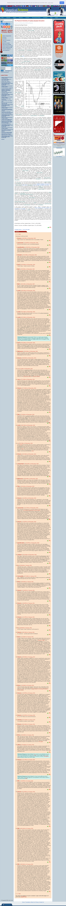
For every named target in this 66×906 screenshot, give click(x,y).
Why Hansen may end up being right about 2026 (6, 103)
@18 (21, 444)
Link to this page (26, 229)
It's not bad (4, 38)
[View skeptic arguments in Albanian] (9, 6)
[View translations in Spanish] (61, 6)
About (51, 17)
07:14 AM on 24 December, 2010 (28, 379)
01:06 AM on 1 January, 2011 (26, 565)
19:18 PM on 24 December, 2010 (32, 542)
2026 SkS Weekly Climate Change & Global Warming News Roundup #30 (7, 115)
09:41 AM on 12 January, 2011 (27, 828)
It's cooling (4, 41)
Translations (45, 17)
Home (2, 17)
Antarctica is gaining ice (7, 48)
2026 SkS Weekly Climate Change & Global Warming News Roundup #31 (7, 105)
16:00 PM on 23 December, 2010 (29, 238)
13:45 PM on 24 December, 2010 (29, 521)
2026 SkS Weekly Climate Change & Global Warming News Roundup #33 (7, 84)
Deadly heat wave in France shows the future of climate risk (6, 134)
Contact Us (41, 902)
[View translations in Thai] (65, 6)
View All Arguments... (6, 50)
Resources (21, 17)
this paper (41, 741)
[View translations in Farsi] (21, 6)
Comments (27, 17)
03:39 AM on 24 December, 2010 (28, 269)
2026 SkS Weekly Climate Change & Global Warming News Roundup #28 (7, 137)
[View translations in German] (28, 6)
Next (20, 234)
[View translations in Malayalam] (46, 6)
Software (14, 17)
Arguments (8, 17)
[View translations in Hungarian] (32, 6)
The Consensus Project (36, 17)
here (47, 421)
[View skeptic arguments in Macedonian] (44, 6)
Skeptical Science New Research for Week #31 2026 (6, 107)
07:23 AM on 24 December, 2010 (29, 388)
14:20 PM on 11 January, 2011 (27, 780)
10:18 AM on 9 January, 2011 (27, 636)
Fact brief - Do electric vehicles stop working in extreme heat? (6, 132)
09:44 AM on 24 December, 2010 (32, 463)
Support (56, 17)
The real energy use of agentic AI (7, 87)
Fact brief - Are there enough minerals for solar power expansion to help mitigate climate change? (6, 90)
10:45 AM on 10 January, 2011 (28, 685)
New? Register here (8, 70)
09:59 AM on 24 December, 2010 (31, 478)
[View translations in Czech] (15, 6)
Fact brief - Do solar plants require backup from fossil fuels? (7, 112)
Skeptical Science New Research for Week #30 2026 (6, 118)
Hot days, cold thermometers (6, 113)
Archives (2, 139)
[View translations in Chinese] (11, 6)
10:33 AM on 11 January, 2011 (28, 744)
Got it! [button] (62, 2)
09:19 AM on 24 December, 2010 (29, 454)
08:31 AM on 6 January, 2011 (28, 632)
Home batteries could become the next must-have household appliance (7, 130)
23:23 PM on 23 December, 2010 (30, 254)
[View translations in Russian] (54, 6)
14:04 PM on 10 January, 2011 (29, 715)
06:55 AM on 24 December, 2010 (29, 357)
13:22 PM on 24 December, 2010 (29, 498)
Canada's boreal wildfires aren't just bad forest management (6, 120)
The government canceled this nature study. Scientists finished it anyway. (6, 110)
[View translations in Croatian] (13, 6)
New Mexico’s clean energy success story (6, 99)
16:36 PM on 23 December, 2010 (31, 242)
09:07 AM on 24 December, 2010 (26, 443)
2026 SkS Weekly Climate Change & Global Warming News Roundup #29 (7, 126)
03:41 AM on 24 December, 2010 (28, 284)
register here (23, 896)
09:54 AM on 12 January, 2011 (27, 864)
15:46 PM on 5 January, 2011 (29, 590)
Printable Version (18, 229)
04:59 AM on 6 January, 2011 (26, 627)
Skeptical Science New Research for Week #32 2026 (6, 97)
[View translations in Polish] (50, 6)
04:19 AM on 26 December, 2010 (29, 554)
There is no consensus (6, 40)
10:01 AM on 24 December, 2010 (27, 486)
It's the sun (4, 37)
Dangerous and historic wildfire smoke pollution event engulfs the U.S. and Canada (6, 122)
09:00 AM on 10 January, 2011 (29, 656)
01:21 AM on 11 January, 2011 (29, 719)
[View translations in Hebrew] (30, 6)
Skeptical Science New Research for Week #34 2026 (6, 78)
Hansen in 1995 (41, 640)
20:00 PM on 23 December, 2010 (32, 247)
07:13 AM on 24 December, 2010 (26, 368)
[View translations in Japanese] (40, 6)
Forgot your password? (5, 72)
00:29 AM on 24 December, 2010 (28, 264)
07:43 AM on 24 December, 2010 (27, 414)
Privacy (37, 902)
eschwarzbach (20, 463)
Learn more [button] (50, 2)
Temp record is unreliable (7, 44)
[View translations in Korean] (42, 6)
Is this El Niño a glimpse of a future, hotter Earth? (6, 79)
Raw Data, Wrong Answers (6, 82)
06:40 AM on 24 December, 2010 (31, 351)
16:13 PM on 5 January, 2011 (29, 617)
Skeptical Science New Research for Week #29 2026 (6, 128)
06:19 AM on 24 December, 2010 (28, 317)
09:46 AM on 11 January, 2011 (28, 734)
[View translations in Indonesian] (36, 6)
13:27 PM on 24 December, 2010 (31, 507)
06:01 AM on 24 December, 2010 (28, 290)
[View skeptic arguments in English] (7, 6)
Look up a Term (7, 904)
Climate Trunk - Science (5, 81)
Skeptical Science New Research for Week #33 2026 (6, 86)
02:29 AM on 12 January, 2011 (29, 791)
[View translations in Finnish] (24, 6)
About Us (33, 902)
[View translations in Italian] (38, 6)
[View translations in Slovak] (57, 6)
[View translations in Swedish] (63, 6)
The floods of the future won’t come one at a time (6, 93)
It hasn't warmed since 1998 (7, 47)
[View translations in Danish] (17, 6)
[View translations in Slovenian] (59, 6)
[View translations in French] (26, 6)
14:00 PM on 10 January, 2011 (29, 693)
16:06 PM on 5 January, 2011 (29, 603)
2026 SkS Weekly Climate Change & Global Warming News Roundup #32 (7, 95)
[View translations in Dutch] (19, 6)
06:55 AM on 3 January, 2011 (27, 581)
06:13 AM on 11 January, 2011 (29, 724)
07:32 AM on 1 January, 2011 (30, 576)
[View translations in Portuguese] (52, 6)
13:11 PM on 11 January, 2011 (29, 759)
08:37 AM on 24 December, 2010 (28, 425)
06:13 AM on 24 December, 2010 (28, 311)
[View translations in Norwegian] (48, 6)
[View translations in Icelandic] (34, 6)
